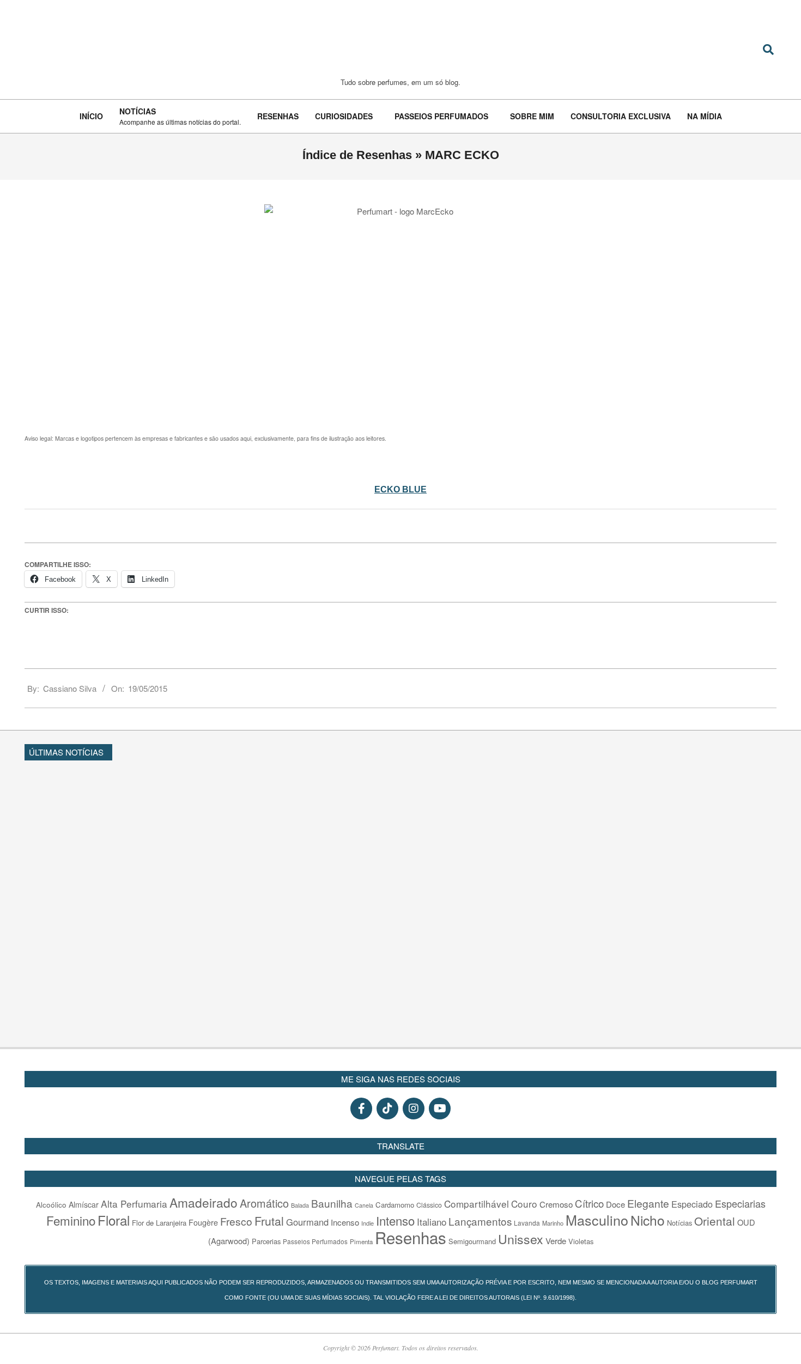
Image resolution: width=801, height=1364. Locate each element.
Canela (364, 1205)
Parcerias (266, 1241)
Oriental (714, 1221)
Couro (524, 1203)
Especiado (692, 1203)
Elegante (648, 1203)
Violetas (580, 1241)
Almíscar (84, 1204)
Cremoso (556, 1204)
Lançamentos (480, 1221)
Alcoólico (51, 1204)
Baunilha (332, 1203)
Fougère (203, 1222)
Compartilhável (476, 1203)
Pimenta (361, 1241)
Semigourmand (472, 1241)
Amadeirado (203, 1202)
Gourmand (307, 1221)
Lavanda (527, 1222)
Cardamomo (394, 1204)
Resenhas (410, 1237)
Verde (555, 1240)
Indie (367, 1223)
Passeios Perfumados (315, 1241)
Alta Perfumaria (134, 1203)
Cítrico (589, 1203)
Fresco (236, 1221)
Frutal (269, 1221)
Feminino (70, 1220)
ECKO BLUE (400, 489)
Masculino (597, 1219)
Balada (300, 1205)
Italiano (431, 1221)
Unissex (520, 1238)
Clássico (429, 1205)
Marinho (552, 1223)
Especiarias (740, 1203)
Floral (114, 1219)
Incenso (345, 1222)
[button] (771, 751)
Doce (615, 1204)
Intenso (395, 1220)
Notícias (679, 1222)
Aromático (264, 1203)
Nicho (647, 1219)
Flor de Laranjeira (159, 1222)
